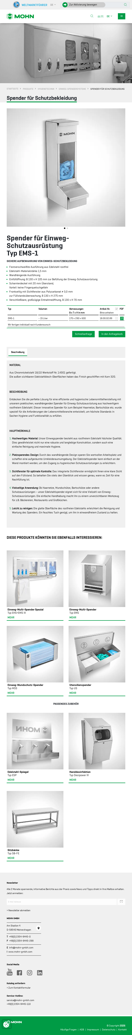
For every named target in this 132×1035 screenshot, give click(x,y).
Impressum (93, 1029)
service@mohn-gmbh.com (20, 1000)
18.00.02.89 (106, 318)
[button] (53, 5)
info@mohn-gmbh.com (21, 947)
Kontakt (122, 1029)
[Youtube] (9, 972)
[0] (101, 16)
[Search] (92, 16)
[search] (92, 16)
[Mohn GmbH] (20, 16)
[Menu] (121, 16)
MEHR (11, 617)
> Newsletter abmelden (18, 910)
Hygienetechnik (46, 88)
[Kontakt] (38, 928)
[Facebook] (19, 972)
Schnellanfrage (83, 334)
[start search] (125, 5)
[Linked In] (39, 972)
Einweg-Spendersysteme (72, 88)
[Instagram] (29, 972)
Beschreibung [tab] (17, 352)
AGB (82, 1029)
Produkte (28, 88)
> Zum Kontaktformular (19, 987)
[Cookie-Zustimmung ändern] (7, 1024)
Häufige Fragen (68, 1029)
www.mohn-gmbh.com (20, 951)
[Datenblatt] (122, 318)
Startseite (12, 88)
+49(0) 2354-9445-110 (19, 1004)
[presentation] (9, 169)
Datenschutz (108, 1029)
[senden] (121, 902)
